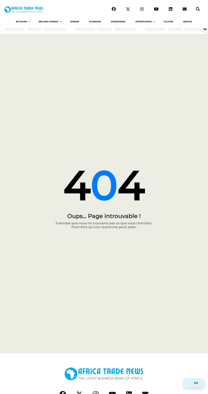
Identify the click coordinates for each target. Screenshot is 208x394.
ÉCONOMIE (95, 22)
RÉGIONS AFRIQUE (48, 22)
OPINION (74, 22)
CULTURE (168, 22)
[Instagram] (142, 9)
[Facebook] (114, 9)
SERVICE (187, 22)
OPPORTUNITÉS (143, 22)
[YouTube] (156, 9)
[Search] (198, 9)
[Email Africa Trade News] (185, 9)
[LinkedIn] (170, 9)
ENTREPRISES (118, 22)
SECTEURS (21, 22)
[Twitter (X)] (128, 9)
